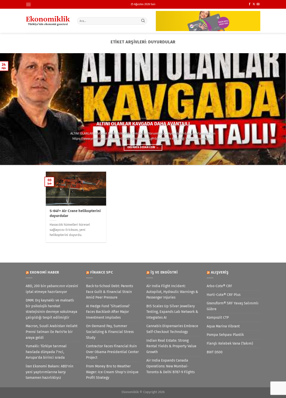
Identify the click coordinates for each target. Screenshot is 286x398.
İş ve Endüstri (164, 272)
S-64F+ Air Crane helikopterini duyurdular (75, 213)
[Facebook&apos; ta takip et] (249, 4)
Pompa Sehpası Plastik (225, 335)
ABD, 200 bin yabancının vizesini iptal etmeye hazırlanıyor (52, 289)
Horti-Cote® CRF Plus (223, 295)
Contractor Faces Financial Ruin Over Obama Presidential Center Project (112, 352)
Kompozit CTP (218, 317)
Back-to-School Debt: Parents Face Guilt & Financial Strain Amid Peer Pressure (109, 291)
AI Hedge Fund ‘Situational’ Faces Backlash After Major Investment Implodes (108, 312)
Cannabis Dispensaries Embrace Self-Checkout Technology (172, 329)
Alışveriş (220, 272)
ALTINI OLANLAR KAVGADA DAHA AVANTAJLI (143, 124)
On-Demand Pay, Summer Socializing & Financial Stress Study (110, 331)
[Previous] (11, 109)
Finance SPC (101, 272)
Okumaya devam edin (143, 147)
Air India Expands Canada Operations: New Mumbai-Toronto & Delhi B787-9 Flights (170, 366)
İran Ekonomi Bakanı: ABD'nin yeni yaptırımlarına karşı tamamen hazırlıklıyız (49, 372)
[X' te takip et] (253, 4)
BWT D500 (215, 352)
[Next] (275, 109)
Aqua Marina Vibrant (223, 326)
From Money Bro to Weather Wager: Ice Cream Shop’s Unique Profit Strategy (112, 372)
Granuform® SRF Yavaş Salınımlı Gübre (233, 306)
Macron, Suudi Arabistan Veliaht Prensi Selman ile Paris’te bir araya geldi (52, 331)
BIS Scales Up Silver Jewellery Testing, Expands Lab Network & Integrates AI (172, 312)
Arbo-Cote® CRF (219, 286)
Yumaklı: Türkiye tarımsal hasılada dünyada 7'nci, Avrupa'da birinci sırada (46, 352)
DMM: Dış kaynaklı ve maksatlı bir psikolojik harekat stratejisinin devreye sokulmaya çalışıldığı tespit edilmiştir (51, 309)
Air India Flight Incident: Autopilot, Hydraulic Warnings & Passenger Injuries (172, 291)
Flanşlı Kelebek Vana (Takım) (230, 343)
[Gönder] (143, 21)
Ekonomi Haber (44, 272)
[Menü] (28, 4)
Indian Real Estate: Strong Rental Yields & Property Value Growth (171, 346)
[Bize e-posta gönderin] (258, 4)
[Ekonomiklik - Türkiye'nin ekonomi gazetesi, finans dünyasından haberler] (48, 20)
